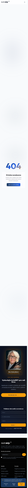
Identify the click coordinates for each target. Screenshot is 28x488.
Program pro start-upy (20, 473)
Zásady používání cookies (16, 481)
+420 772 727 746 (18, 428)
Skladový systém (4, 473)
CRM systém (4, 476)
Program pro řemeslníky (20, 468)
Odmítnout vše (6, 484)
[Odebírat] (24, 454)
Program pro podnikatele (20, 471)
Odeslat (13, 425)
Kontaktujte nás (12, 395)
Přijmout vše (21, 484)
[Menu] (24, 2)
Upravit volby (13, 484)
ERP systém (3, 468)
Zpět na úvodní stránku (13, 184)
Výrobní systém (4, 471)
